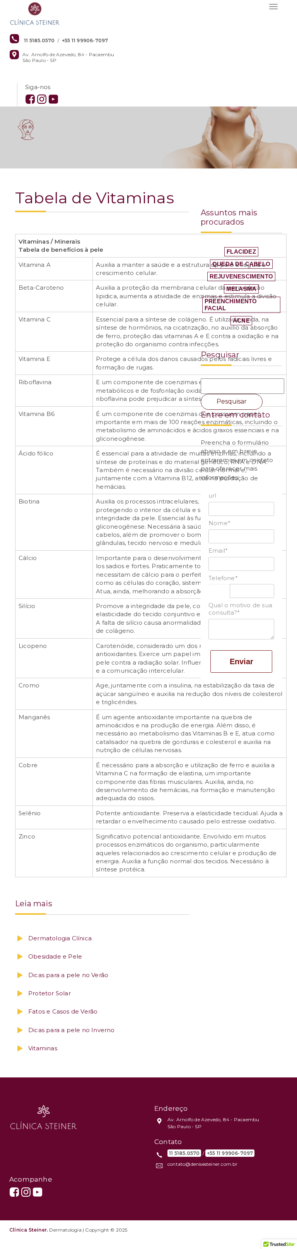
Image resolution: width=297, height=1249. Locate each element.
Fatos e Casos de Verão (62, 1011)
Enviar (241, 661)
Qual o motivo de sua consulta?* (240, 609)
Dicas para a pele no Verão (68, 975)
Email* (218, 550)
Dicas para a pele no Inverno (71, 1030)
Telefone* (223, 578)
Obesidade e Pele (55, 956)
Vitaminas (42, 1048)
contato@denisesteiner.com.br (202, 1164)
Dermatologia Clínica (60, 938)
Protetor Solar (49, 993)
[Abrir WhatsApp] (277, 1229)
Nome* (219, 523)
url (212, 495)
